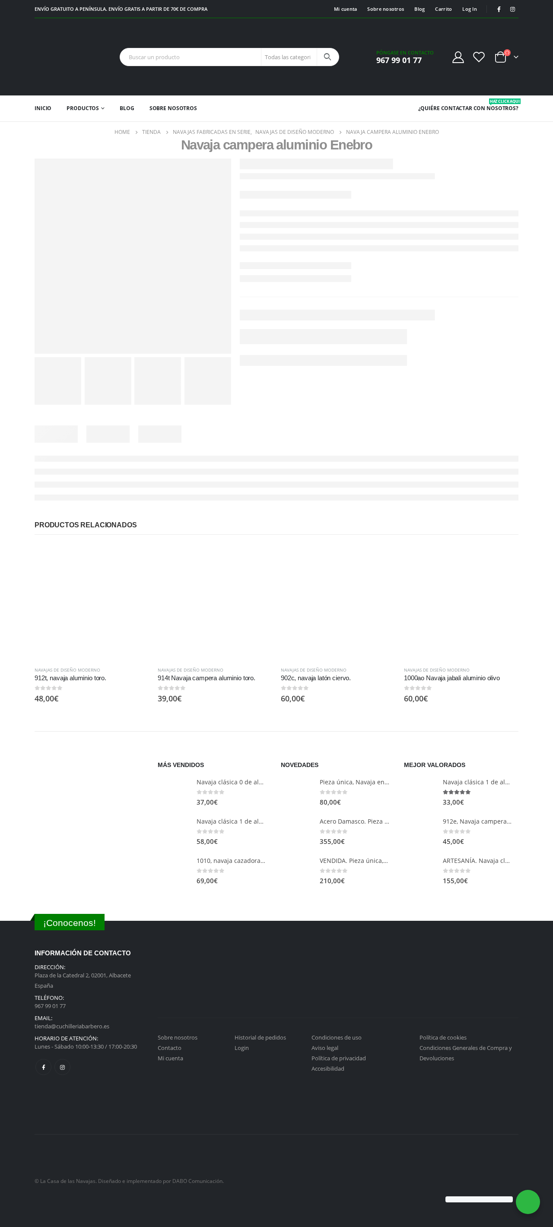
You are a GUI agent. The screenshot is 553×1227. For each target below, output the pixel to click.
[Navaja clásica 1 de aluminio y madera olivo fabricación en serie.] (420, 792)
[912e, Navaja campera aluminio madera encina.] (420, 831)
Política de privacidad (338, 1058)
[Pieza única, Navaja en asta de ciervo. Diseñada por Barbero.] (297, 792)
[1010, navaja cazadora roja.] (174, 871)
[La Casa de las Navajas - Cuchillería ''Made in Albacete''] (62, 57)
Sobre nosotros (385, 9)
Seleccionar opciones (135, 559)
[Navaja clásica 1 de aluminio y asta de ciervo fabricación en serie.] (174, 831)
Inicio (43, 108)
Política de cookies (443, 1037)
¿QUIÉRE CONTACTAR (445, 108)
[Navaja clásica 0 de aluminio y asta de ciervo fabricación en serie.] (174, 792)
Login (242, 1048)
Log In (469, 9)
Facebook (43, 1067)
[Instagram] (512, 9)
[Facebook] (499, 9)
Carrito (443, 9)
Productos (83, 108)
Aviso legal (324, 1048)
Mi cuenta (345, 9)
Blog (419, 9)
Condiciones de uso (336, 1037)
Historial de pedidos (260, 1037)
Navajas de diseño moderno (67, 670)
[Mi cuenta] (458, 57)
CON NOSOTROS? (496, 105)
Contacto (169, 1048)
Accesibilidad (327, 1068)
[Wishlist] (479, 57)
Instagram (62, 1067)
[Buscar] (327, 57)
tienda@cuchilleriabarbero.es (72, 1026)
